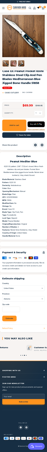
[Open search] (30, 8)
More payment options (36, 129)
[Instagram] (42, 145)
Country (5, 283)
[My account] (34, 8)
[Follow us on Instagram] (26, 427)
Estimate (9, 318)
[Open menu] (3, 8)
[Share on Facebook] (35, 145)
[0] (38, 8)
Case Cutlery (12, 93)
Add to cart (14, 125)
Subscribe (23, 402)
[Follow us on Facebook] (20, 427)
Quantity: (8, 113)
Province (5, 294)
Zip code (5, 304)
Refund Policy (7, 328)
